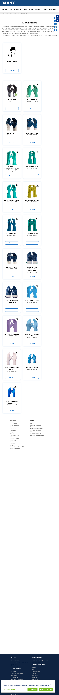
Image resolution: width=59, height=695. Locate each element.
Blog (33, 669)
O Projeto (13, 671)
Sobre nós (5, 9)
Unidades (13, 664)
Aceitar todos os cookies (46, 689)
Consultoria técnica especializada (40, 660)
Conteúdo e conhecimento (49, 9)
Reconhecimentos (15, 666)
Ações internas (14, 677)
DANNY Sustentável (15, 9)
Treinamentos (35, 677)
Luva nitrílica (24, 13)
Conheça (12, 70)
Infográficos (35, 675)
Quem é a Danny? (15, 660)
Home (3, 13)
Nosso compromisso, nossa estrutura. (20, 662)
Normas (34, 667)
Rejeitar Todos (32, 689)
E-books (34, 673)
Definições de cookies (9, 689)
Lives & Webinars (36, 671)
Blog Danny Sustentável (17, 679)
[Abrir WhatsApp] (55, 691)
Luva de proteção (13, 13)
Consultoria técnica (34, 9)
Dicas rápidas (35, 679)
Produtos (24, 9)
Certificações (14, 675)
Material (19, 13)
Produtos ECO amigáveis (17, 673)
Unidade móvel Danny (37, 662)
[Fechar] (52, 682)
